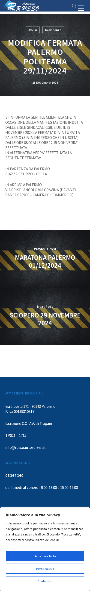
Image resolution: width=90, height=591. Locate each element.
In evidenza (53, 30)
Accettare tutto (45, 556)
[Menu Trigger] (81, 8)
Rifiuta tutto (45, 581)
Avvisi (32, 30)
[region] (45, 549)
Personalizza (45, 569)
